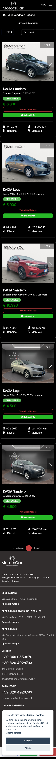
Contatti (5, 581)
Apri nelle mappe (10, 603)
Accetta (28, 740)
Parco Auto (15, 574)
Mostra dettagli (13, 732)
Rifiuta (28, 748)
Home (4, 574)
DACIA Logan (12, 189)
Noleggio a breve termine (13, 577)
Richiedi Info (29, 115)
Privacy (15, 581)
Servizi (46, 577)
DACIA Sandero (14, 89)
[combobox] (37, 32)
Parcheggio (34, 577)
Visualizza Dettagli (28, 109)
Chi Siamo (29, 574)
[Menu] (52, 5)
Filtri (9, 32)
